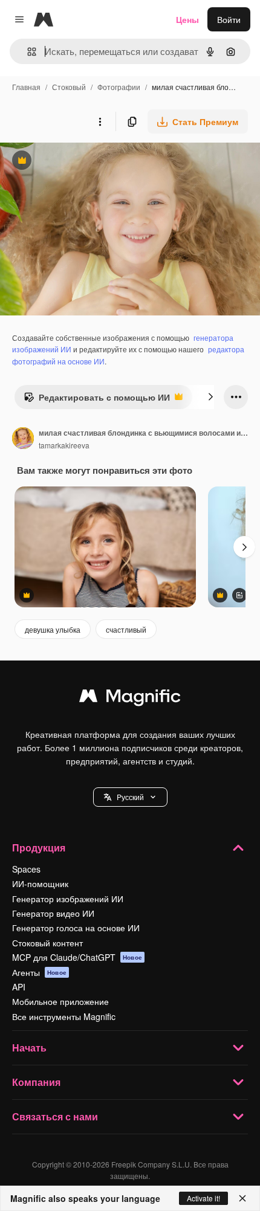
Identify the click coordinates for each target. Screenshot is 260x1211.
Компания (36, 1082)
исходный (81, 161)
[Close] (242, 1198)
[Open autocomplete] (27, 51)
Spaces (26, 869)
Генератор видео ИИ (53, 913)
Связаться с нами (55, 1116)
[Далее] (210, 397)
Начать (29, 1047)
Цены (187, 19)
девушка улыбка (52, 629)
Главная (26, 87)
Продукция (38, 847)
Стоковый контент (47, 943)
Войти (229, 19)
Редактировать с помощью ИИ (97, 400)
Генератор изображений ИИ (67, 899)
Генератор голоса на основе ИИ (76, 928)
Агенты (39, 972)
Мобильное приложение (60, 1001)
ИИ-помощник (40, 883)
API (18, 987)
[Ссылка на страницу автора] (23, 439)
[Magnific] (130, 698)
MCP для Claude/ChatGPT (77, 957)
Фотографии (118, 87)
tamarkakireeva (64, 445)
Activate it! (203, 1198)
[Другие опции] (100, 121)
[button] (130, 797)
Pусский (130, 797)
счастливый (126, 629)
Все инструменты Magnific (63, 1016)
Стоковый (69, 87)
